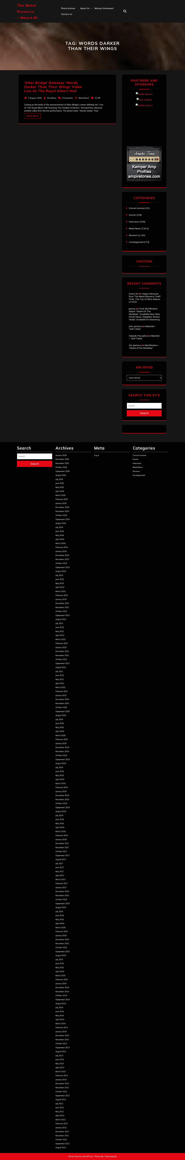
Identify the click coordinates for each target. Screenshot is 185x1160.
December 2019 (62, 747)
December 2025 (62, 459)
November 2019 (62, 751)
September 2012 (63, 1095)
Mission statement (104, 8)
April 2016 (60, 923)
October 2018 (61, 803)
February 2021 (62, 691)
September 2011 (63, 1144)
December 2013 (62, 1035)
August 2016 (61, 907)
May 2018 (60, 823)
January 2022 (61, 647)
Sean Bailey (86, 49)
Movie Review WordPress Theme (84, 1156)
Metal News (84, 98)
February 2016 (62, 931)
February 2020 (62, 739)
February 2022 (62, 643)
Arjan (83, 26)
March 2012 (61, 1119)
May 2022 (60, 631)
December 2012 (62, 1083)
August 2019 (61, 763)
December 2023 (62, 555)
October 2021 (61, 659)
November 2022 (62, 607)
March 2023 (61, 591)
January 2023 (61, 599)
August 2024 (61, 523)
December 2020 (62, 699)
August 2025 (61, 475)
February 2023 (62, 595)
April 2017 (60, 875)
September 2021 (63, 663)
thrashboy (51, 98)
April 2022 (60, 635)
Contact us (66, 14)
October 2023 (61, 563)
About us (84, 8)
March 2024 (61, 543)
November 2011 (62, 1135)
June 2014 (60, 1011)
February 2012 (62, 1123)
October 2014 (61, 995)
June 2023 (60, 579)
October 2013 (61, 1043)
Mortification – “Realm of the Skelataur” (144, 346)
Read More (32, 116)
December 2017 (62, 843)
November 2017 (62, 847)
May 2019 (60, 775)
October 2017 (61, 851)
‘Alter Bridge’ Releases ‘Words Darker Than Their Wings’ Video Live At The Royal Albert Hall (53, 87)
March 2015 (61, 975)
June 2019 (60, 771)
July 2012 (59, 1103)
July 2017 (59, 863)
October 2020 (61, 707)
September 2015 (63, 951)
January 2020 (61, 743)
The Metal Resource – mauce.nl (27, 11)
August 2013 (61, 1051)
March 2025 (61, 495)
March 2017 (61, 879)
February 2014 (62, 1027)
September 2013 (63, 1047)
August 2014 (61, 1003)
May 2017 (60, 871)
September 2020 (63, 711)
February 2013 (62, 1075)
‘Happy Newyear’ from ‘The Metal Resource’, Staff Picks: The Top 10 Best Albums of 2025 (144, 297)
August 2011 (61, 1147)
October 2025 (61, 467)
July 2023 (59, 575)
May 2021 (60, 679)
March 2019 (61, 783)
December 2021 (62, 651)
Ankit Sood (85, 20)
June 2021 (60, 675)
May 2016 (60, 919)
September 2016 (63, 903)
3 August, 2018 (34, 98)
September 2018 (63, 807)
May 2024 (60, 535)
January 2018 (61, 839)
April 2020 (60, 731)
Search (144, 413)
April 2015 (60, 971)
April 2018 (60, 827)
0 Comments (67, 98)
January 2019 (61, 791)
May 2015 (60, 967)
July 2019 (59, 767)
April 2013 (60, 1067)
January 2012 (61, 1127)
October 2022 (61, 611)
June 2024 (60, 531)
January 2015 (61, 983)
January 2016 (61, 935)
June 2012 (60, 1107)
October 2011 (61, 1139)
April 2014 (60, 1019)
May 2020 (60, 727)
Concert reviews (137, 208)
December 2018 (62, 795)
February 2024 (62, 547)
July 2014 (59, 1007)
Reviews (133, 235)
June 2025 (60, 483)
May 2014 (60, 1015)
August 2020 (61, 715)
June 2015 (60, 963)
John (82, 32)
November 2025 (62, 463)
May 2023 (60, 583)
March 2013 (61, 1071)
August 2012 (61, 1099)
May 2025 (60, 487)
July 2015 (59, 959)
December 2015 (62, 939)
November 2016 (62, 895)
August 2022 (61, 619)
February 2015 (62, 979)
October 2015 (61, 947)
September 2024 (63, 519)
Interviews (134, 221)
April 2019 (60, 779)
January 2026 (61, 455)
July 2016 (59, 911)
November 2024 (62, 511)
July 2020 (59, 719)
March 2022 (61, 639)
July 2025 (59, 479)
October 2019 (61, 755)
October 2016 (61, 899)
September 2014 (63, 999)
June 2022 (60, 627)
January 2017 (61, 887)
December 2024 (62, 507)
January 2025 (61, 503)
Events (132, 215)
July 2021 (59, 671)
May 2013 (60, 1063)
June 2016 (60, 915)
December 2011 (62, 1131)
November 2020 (62, 703)
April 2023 (60, 587)
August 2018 (61, 811)
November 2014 (62, 991)
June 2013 (60, 1059)
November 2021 (62, 655)
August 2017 (61, 859)
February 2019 (62, 787)
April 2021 (60, 683)
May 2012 (60, 1111)
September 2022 (63, 615)
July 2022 (59, 623)
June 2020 (60, 723)
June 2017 (60, 867)
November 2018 (62, 799)
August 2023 (61, 571)
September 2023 (63, 567)
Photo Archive (68, 8)
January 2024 (61, 551)
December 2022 (62, 603)
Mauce (83, 37)
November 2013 (62, 1039)
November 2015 (62, 943)
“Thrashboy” (86, 14)
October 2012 (61, 1091)
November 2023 (62, 559)
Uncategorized (136, 242)
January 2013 (61, 1079)
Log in (96, 455)
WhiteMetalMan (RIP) (91, 43)
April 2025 (60, 491)
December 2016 (62, 891)
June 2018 (60, 819)
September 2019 (63, 759)
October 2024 (61, 515)
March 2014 (61, 1023)
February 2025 (62, 499)
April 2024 (60, 539)
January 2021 (61, 695)
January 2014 (61, 1031)
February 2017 (62, 883)
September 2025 (63, 471)
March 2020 (61, 735)
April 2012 (60, 1115)
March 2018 (61, 831)
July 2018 (59, 815)
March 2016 (61, 927)
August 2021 (61, 667)
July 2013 (59, 1055)
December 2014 (62, 987)
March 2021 (61, 687)
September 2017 (63, 855)
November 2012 (62, 1087)
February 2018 (62, 835)
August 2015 (61, 955)
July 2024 (59, 527)
